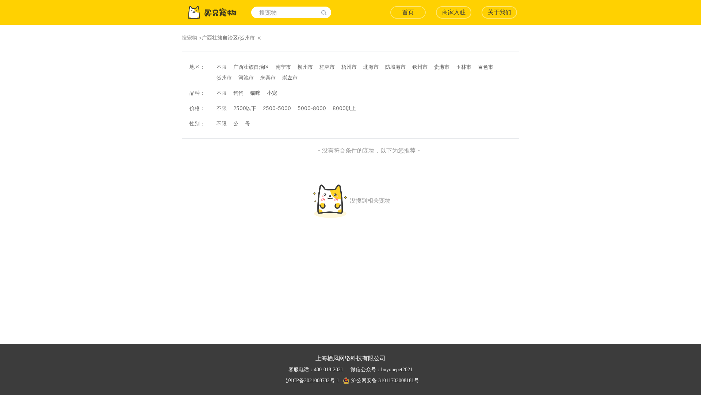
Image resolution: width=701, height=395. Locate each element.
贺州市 (224, 77)
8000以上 (344, 108)
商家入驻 (454, 12)
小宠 (272, 93)
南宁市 (283, 67)
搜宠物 (189, 37)
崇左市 (290, 77)
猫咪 (255, 93)
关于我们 (499, 12)
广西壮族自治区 (251, 67)
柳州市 (305, 67)
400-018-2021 (328, 369)
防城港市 (395, 67)
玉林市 (463, 67)
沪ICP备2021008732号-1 (312, 380)
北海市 (371, 67)
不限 (222, 67)
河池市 (246, 77)
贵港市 (441, 67)
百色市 (485, 67)
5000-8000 (312, 108)
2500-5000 (277, 108)
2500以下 (244, 108)
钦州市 (420, 67)
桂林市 (327, 67)
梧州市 (349, 67)
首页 (408, 12)
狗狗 (238, 93)
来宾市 (268, 77)
